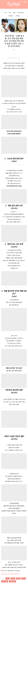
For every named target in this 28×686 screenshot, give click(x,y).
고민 (13, 578)
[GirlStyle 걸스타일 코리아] (14, 4)
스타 (5, 12)
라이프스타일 (20, 12)
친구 (23, 578)
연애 (18, 578)
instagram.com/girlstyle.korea (10, 574)
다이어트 (18, 16)
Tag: (3, 578)
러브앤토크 (11, 16)
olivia (10, 58)
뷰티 (10, 12)
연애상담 (12, 581)
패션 (14, 12)
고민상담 (4, 581)
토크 (14, 50)
